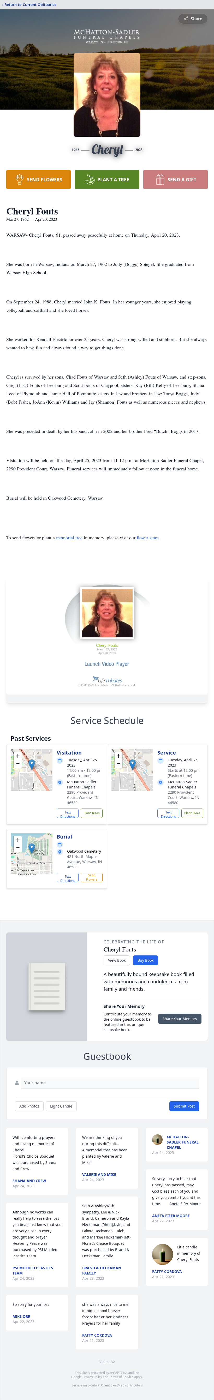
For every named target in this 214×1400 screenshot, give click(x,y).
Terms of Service (121, 1377)
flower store (148, 537)
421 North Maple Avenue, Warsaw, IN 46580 (84, 861)
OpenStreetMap (112, 1385)
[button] (31, 764)
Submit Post (184, 1106)
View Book (117, 960)
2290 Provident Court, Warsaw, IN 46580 (83, 797)
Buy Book (145, 960)
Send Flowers (91, 877)
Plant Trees (92, 813)
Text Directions (67, 814)
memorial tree (69, 537)
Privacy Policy (92, 1377)
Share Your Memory (180, 1018)
